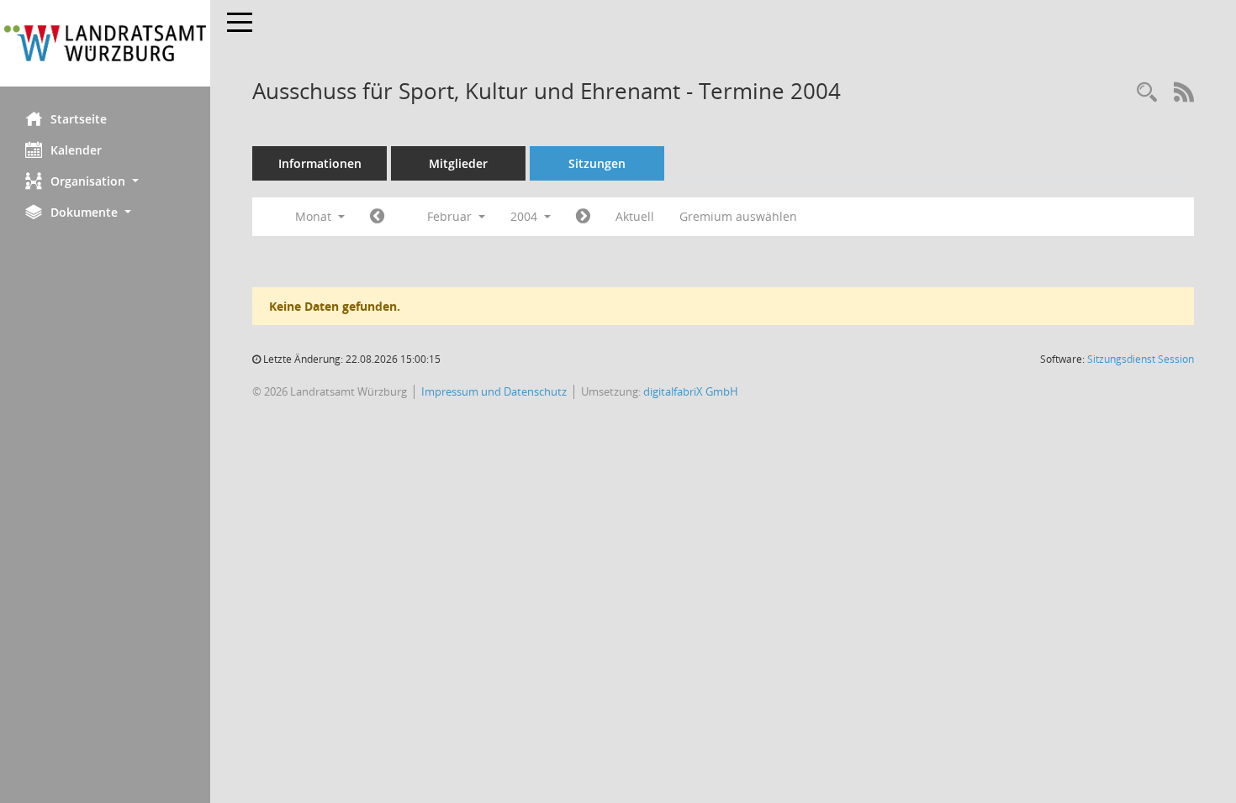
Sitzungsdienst (1140, 359)
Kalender (76, 150)
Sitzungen (597, 163)
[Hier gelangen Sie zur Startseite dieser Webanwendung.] (105, 43)
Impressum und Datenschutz (494, 391)
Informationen (320, 163)
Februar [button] (451, 216)
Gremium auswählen (738, 216)
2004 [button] (525, 216)
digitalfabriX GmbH (690, 391)
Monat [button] (315, 216)
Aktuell (634, 216)
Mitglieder (458, 163)
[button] (105, 181)
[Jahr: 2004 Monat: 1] (377, 217)
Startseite (78, 119)
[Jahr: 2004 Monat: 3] (583, 217)
